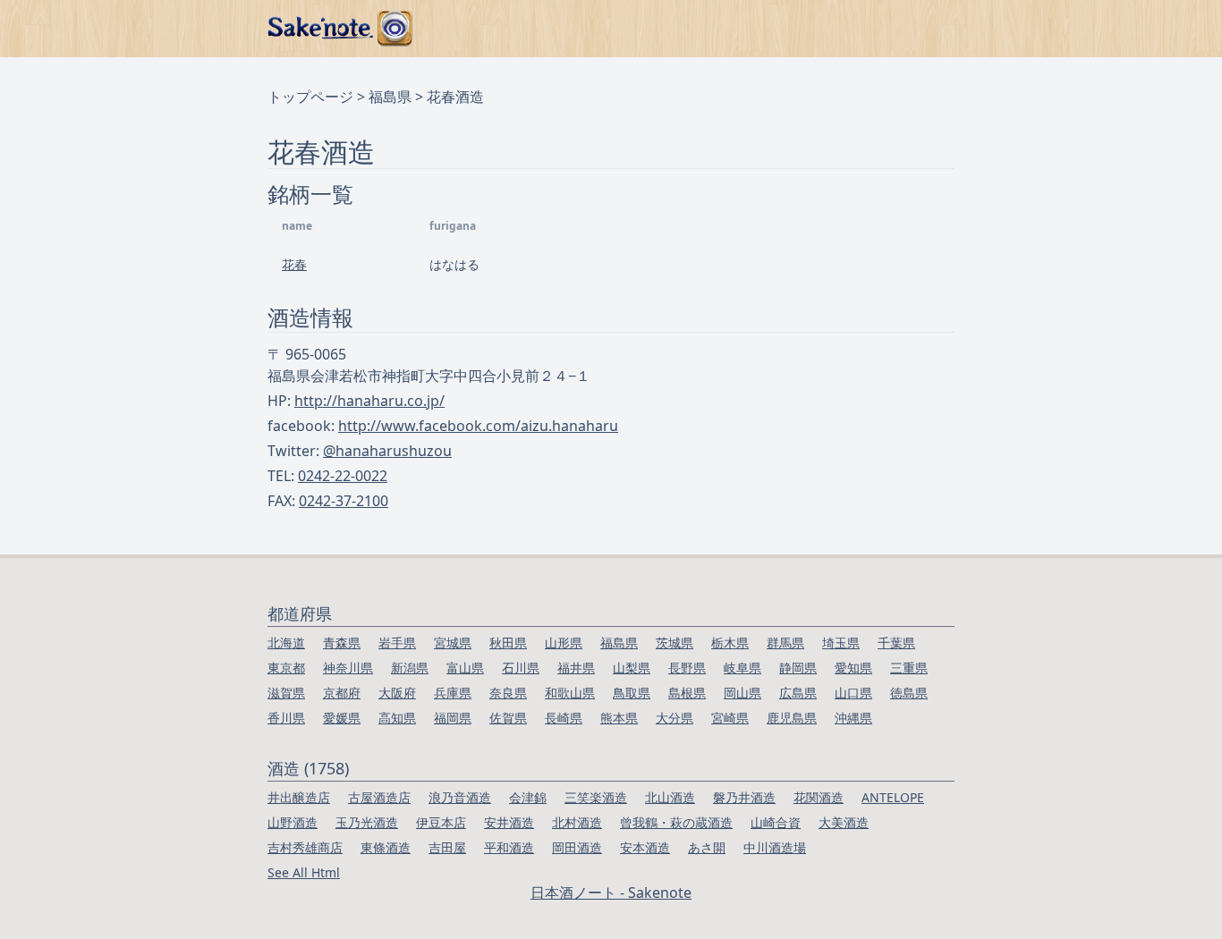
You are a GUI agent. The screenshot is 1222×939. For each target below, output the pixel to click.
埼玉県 (841, 642)
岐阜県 (742, 667)
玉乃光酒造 (366, 822)
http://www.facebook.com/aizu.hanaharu (478, 426)
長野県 (687, 667)
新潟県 (410, 667)
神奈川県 (348, 667)
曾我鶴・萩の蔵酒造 (676, 822)
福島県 (390, 96)
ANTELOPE (892, 797)
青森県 (342, 642)
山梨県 (631, 667)
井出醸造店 (298, 797)
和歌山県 (570, 692)
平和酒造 (509, 847)
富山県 (465, 667)
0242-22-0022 (342, 476)
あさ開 (707, 847)
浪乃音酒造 (460, 797)
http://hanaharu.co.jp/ (369, 400)
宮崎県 (730, 717)
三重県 (909, 667)
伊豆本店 (441, 822)
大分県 (674, 717)
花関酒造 (818, 797)
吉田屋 (447, 847)
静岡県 (798, 667)
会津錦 (528, 797)
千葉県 (896, 642)
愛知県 (853, 667)
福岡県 (452, 717)
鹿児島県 (792, 717)
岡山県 (742, 692)
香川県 (286, 717)
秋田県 (508, 642)
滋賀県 (286, 692)
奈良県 (508, 692)
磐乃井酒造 (744, 797)
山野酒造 (292, 822)
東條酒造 (386, 847)
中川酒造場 (774, 847)
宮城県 (452, 642)
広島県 (798, 692)
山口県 (853, 692)
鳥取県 (631, 692)
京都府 (342, 692)
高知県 (397, 717)
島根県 (687, 692)
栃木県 (730, 642)
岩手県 (397, 642)
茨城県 (674, 642)
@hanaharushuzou (387, 451)
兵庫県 (452, 692)
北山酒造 (670, 797)
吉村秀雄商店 (305, 847)
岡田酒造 (577, 847)
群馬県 (785, 642)
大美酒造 (844, 822)
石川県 (520, 667)
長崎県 (563, 717)
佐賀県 (508, 717)
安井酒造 (509, 822)
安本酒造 (645, 847)
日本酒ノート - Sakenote (611, 892)
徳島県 (909, 692)
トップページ (310, 96)
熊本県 (619, 717)
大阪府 (397, 692)
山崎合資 (776, 822)
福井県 (576, 667)
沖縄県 (853, 717)
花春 (294, 264)
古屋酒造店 (379, 797)
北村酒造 (577, 822)
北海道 (286, 642)
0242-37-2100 (343, 501)
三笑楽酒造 (595, 797)
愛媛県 (342, 717)
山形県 (563, 642)
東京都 (286, 667)
